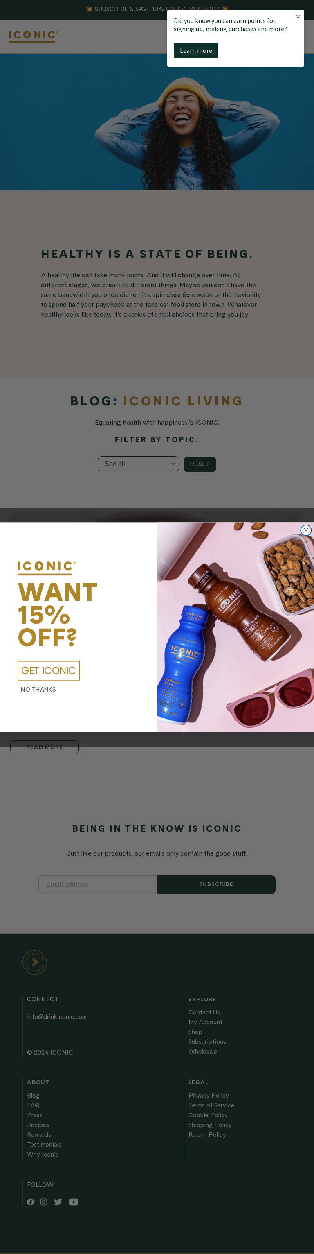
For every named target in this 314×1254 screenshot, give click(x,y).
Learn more (196, 50)
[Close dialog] (306, 530)
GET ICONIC (48, 670)
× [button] (298, 16)
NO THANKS (38, 689)
